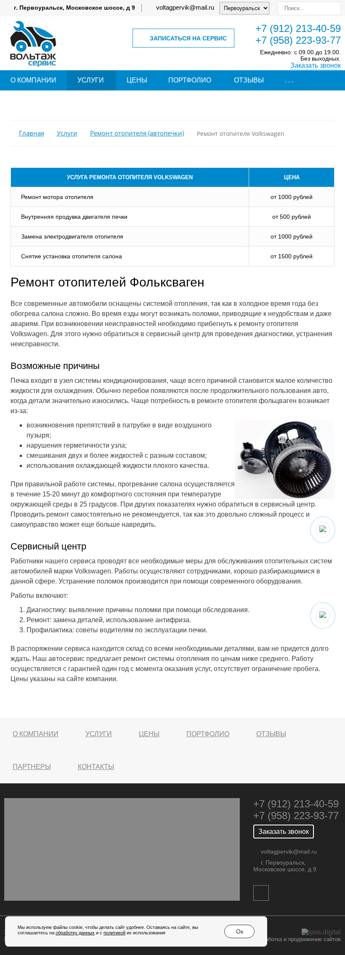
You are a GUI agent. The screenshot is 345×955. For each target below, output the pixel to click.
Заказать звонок (315, 65)
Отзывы (249, 80)
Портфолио (189, 80)
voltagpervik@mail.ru (185, 7)
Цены (137, 80)
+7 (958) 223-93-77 (298, 40)
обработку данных (75, 932)
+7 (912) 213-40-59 (298, 28)
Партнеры (32, 766)
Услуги (90, 80)
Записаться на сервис (188, 38)
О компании (33, 80)
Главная (31, 133)
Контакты (96, 766)
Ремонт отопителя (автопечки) (137, 133)
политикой (114, 932)
